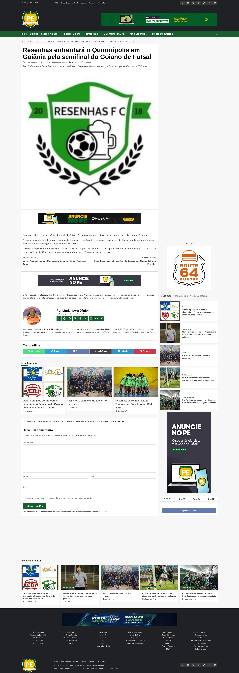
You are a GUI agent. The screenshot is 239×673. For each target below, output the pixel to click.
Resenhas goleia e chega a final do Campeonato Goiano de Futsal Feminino (125, 261)
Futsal (26, 394)
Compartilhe (75, 62)
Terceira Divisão (70, 640)
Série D (103, 643)
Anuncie (92, 3)
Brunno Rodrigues (75, 668)
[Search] (216, 34)
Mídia (168, 649)
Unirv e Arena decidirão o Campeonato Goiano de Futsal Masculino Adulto (54, 261)
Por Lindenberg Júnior (58, 62)
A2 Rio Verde (38, 640)
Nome (26, 476)
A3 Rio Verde (38, 643)
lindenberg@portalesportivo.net (70, 314)
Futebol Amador (49, 34)
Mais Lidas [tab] (181, 296)
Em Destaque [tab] (199, 296)
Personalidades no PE (38, 635)
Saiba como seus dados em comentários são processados (85, 511)
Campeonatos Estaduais (135, 640)
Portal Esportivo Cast (69, 3)
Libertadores (201, 643)
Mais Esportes (137, 34)
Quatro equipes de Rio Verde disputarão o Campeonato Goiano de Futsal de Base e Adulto (43, 404)
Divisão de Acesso (188, 375)
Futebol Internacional (162, 34)
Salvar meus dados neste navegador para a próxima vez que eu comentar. (59, 498)
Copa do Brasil (135, 635)
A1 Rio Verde (38, 638)
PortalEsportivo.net (76, 666)
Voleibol (168, 643)
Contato (101, 3)
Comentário (29, 442)
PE (123, 394)
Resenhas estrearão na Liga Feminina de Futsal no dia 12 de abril (134, 404)
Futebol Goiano (72, 34)
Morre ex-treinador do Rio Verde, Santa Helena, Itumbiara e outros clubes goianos (199, 334)
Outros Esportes (168, 646)
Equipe (83, 3)
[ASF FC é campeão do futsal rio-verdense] (89, 382)
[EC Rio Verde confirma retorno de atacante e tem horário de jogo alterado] (170, 377)
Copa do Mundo (201, 635)
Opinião (34, 34)
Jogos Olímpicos (168, 635)
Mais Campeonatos (114, 34)
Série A (103, 635)
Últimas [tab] (167, 296)
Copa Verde (135, 638)
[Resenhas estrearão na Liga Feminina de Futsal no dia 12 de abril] (136, 382)
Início (24, 34)
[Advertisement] (119, 538)
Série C (103, 640)
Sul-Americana (201, 649)
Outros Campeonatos (135, 643)
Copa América (201, 638)
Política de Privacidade (95, 666)
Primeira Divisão (70, 635)
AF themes (114, 668)
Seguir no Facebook (189, 510)
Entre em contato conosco (65, 298)
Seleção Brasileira (201, 646)
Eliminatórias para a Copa (201, 640)
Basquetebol (168, 638)
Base (71, 643)
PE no (166, 498)
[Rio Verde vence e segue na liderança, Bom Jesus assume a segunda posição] (170, 399)
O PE (56, 3)
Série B (103, 638)
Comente (87, 62)
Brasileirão (92, 34)
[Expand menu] (59, 34)
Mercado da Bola (103, 646)
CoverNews (102, 668)
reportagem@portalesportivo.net (120, 298)
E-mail (94, 476)
